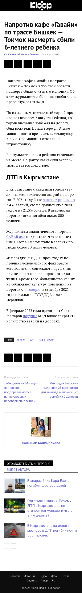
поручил (30, 315)
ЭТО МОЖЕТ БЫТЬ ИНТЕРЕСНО (28, 463)
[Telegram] (37, 64)
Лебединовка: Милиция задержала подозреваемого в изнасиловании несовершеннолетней (21, 392)
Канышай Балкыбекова (23, 54)
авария (21, 339)
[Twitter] (18, 64)
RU (53, 580)
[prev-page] (6, 546)
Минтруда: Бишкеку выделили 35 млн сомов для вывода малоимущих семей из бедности (59, 389)
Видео (43, 576)
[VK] (28, 64)
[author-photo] (41, 437)
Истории (29, 576)
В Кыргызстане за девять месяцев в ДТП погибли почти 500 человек (52, 530)
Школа (65, 576)
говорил (34, 289)
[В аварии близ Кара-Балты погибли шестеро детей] (14, 485)
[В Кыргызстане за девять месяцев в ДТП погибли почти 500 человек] (14, 530)
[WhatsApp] (47, 64)
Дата (54, 576)
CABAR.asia (15, 236)
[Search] (76, 5)
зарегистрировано (59, 199)
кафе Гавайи (46, 339)
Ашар (44, 580)
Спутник (32, 580)
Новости (14, 576)
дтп (32, 339)
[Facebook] (8, 64)
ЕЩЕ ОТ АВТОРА (18, 469)
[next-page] (13, 546)
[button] (7, 5)
